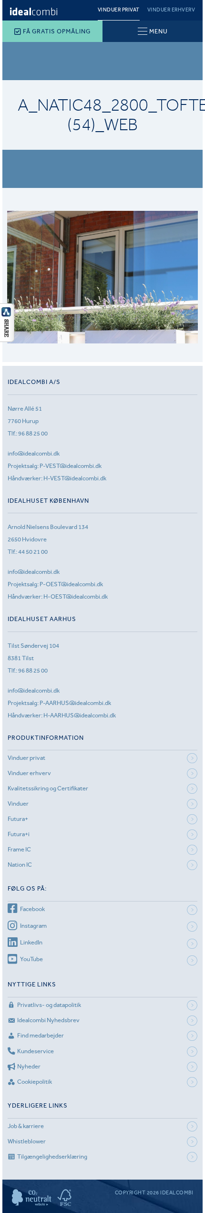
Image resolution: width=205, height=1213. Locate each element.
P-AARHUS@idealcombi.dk (75, 702)
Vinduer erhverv (171, 10)
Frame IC (19, 849)
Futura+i (19, 834)
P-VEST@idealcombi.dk (71, 465)
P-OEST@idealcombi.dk (71, 584)
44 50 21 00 (33, 551)
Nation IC (20, 864)
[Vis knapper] (7, 339)
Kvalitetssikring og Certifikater (48, 788)
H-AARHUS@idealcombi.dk (79, 715)
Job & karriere (26, 1126)
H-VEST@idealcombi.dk (74, 478)
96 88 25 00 (33, 433)
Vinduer (18, 803)
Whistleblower (27, 1141)
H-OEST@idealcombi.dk (75, 596)
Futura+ (18, 818)
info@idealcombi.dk (34, 453)
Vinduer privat (119, 10)
